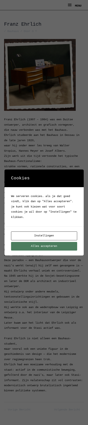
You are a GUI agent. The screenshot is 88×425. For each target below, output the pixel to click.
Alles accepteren (44, 246)
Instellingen (44, 235)
